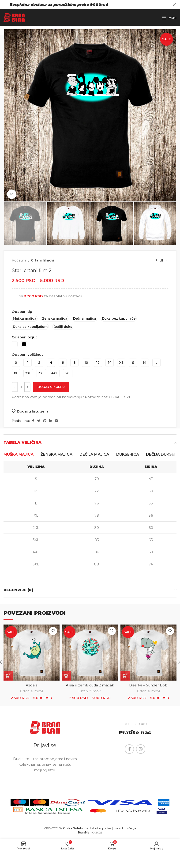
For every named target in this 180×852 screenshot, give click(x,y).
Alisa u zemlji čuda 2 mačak (90, 685)
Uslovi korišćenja (124, 828)
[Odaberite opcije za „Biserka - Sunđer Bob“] (125, 676)
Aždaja (32, 685)
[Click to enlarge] (11, 194)
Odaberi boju (23, 337)
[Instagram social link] (140, 749)
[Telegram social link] (56, 421)
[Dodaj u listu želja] (53, 631)
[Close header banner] (174, 4)
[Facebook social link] (33, 421)
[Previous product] (156, 260)
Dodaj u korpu (51, 387)
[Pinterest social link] (45, 421)
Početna (19, 260)
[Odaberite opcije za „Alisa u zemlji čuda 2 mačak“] (66, 676)
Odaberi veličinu (26, 354)
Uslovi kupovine (100, 828)
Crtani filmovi (42, 260)
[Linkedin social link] (50, 421)
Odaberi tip (22, 311)
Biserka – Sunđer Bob (148, 685)
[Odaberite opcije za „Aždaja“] (8, 676)
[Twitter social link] (39, 421)
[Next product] (166, 260)
